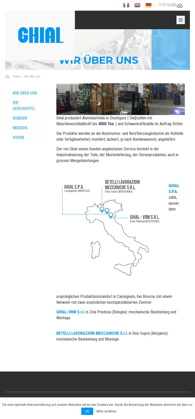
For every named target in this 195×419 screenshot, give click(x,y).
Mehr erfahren (106, 411)
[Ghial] (40, 35)
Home (16, 76)
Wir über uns (32, 76)
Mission (20, 127)
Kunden (20, 118)
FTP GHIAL (168, 5)
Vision (18, 137)
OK (87, 411)
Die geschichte (23, 105)
